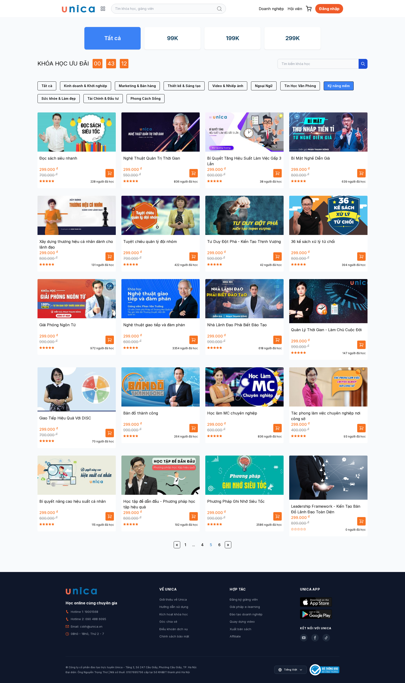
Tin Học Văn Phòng (300, 86)
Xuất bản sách (240, 629)
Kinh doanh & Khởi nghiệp (85, 86)
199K (232, 38)
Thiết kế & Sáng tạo (184, 86)
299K (292, 38)
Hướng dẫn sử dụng (173, 607)
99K (172, 38)
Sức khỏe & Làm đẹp (58, 98)
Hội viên (295, 8)
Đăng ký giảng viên (244, 599)
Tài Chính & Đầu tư (103, 98)
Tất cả (112, 38)
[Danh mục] (102, 8)
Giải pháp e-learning (245, 607)
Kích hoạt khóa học (173, 614)
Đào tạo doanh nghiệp (246, 614)
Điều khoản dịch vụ (173, 629)
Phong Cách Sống (146, 98)
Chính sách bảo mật (174, 636)
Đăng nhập (329, 8)
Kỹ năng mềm (339, 86)
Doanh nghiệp (271, 8)
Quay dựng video (242, 621)
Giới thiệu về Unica (173, 599)
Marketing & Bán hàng (137, 86)
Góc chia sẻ (168, 621)
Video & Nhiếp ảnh (227, 86)
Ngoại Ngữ (264, 86)
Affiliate (235, 636)
